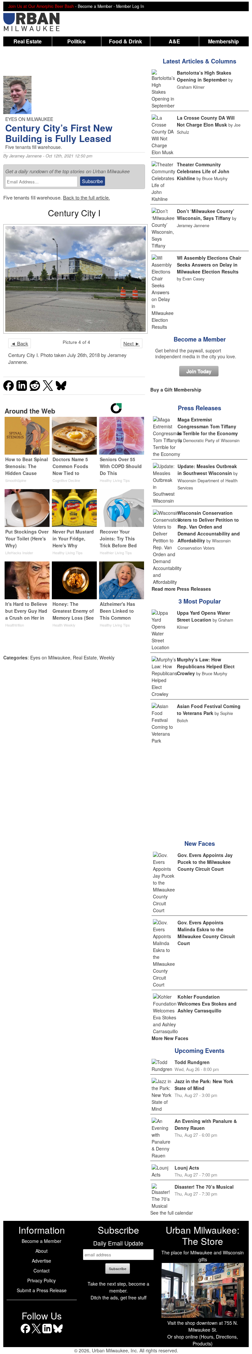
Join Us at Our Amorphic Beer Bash (41, 6)
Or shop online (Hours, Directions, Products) (202, 1340)
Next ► (131, 343)
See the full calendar (171, 1212)
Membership (223, 41)
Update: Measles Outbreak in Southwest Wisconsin (207, 469)
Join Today (198, 371)
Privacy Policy (41, 1280)
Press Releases (199, 408)
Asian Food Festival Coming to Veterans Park (209, 709)
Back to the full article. (86, 197)
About (41, 1250)
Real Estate (27, 41)
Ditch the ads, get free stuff (118, 1297)
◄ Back (19, 343)
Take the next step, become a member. (118, 1287)
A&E (174, 41)
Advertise (41, 1260)
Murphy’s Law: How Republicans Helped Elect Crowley (206, 666)
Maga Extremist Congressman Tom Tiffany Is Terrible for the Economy (208, 426)
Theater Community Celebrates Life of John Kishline (203, 171)
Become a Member (200, 339)
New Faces (199, 843)
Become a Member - (97, 6)
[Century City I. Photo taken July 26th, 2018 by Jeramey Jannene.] (74, 279)
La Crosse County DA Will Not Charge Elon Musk (206, 121)
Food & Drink (125, 41)
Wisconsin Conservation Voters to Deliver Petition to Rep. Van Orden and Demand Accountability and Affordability (209, 527)
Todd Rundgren (192, 1062)
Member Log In (130, 6)
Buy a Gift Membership (175, 389)
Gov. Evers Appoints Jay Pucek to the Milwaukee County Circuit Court (205, 862)
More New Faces (170, 1038)
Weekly (107, 657)
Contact (41, 1270)
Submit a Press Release (42, 1290)
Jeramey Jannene (25, 156)
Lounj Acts (187, 1167)
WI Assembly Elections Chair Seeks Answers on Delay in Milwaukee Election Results (209, 264)
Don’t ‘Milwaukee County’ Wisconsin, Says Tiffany (205, 214)
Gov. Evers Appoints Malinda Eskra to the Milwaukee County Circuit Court (206, 932)
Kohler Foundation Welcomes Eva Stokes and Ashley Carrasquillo (207, 1003)
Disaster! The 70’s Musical (204, 1186)
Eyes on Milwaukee (50, 657)
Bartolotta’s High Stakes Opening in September (204, 76)
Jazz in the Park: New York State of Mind (204, 1084)
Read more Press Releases (181, 588)
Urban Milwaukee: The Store (203, 1235)
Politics (76, 41)
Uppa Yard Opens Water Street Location (203, 616)
